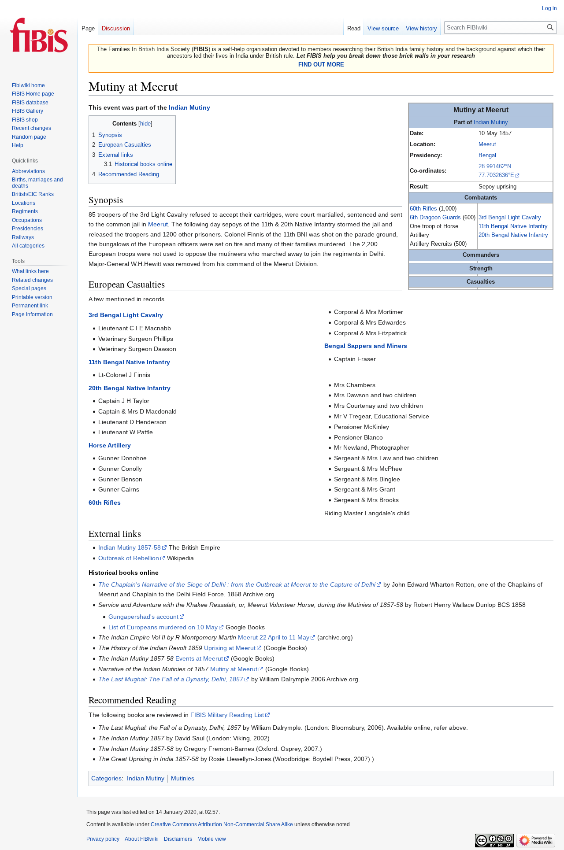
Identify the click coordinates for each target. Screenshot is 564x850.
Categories (106, 778)
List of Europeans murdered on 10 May (163, 627)
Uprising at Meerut (230, 647)
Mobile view (211, 839)
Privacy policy (102, 839)
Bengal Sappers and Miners (365, 345)
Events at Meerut (199, 658)
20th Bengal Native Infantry (513, 235)
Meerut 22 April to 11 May (273, 637)
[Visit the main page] (39, 35)
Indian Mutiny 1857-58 (129, 547)
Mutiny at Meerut (233, 669)
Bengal (487, 155)
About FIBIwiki (142, 839)
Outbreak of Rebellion (128, 558)
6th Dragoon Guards (435, 217)
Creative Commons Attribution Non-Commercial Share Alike (222, 824)
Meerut (487, 144)
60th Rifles (423, 209)
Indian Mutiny (491, 122)
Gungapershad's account (143, 616)
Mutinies (182, 778)
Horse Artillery (110, 445)
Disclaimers (178, 839)
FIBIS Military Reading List (227, 714)
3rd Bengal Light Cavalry (510, 217)
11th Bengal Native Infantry (513, 226)
